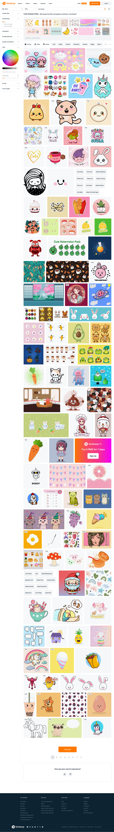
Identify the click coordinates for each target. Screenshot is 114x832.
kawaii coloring (100, 178)
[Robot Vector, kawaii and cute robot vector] (36, 476)
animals (85, 44)
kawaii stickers (100, 185)
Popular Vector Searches (47, 808)
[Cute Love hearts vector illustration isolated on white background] (34, 156)
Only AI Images (8, 24)
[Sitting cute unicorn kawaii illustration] (97, 728)
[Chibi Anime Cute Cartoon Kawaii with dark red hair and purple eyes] (61, 450)
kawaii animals (29, 586)
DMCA (42, 804)
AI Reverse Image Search (27, 815)
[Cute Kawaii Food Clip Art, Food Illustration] (33, 559)
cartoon (68, 44)
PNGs (38, 44)
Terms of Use (82, 827)
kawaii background (47, 573)
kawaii (60, 44)
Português (86, 806)
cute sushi (89, 185)
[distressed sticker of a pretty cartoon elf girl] (33, 86)
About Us (63, 806)
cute (54, 44)
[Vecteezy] (9, 3)
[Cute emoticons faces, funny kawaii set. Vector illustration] (46, 314)
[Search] (105, 9)
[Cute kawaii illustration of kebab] (93, 660)
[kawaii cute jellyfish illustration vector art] (78, 376)
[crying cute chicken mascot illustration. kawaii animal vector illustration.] (33, 499)
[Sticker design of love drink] (80, 86)
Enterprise (23, 808)
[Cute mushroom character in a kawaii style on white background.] (54, 559)
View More (105, 31)
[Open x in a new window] (40, 826)
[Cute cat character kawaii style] (67, 112)
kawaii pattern (51, 580)
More (50, 3)
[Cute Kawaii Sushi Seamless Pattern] (74, 705)
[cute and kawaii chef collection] (60, 354)
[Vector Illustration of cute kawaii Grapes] (75, 519)
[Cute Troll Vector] (73, 135)
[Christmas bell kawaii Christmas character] (36, 112)
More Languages (88, 812)
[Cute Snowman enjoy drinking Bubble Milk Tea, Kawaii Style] (103, 425)
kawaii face (80, 178)
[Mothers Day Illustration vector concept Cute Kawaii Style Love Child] (76, 295)
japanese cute (29, 580)
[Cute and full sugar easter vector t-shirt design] (97, 135)
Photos (28, 3)
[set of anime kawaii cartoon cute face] (53, 499)
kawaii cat (90, 178)
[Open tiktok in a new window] (37, 826)
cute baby (80, 192)
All (5, 22)
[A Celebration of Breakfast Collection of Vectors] (55, 86)
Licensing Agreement (46, 801)
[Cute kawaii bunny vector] (53, 135)
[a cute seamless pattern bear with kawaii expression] (99, 400)
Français (86, 810)
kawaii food (40, 580)
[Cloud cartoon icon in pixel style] (60, 181)
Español (86, 804)
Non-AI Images (8, 26)
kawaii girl (48, 592)
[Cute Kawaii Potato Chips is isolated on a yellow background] (57, 207)
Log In (106, 3)
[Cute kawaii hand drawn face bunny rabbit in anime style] (46, 425)
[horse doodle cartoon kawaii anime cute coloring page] (35, 728)
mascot (99, 44)
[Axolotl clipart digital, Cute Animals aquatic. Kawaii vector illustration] (97, 610)
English (86, 801)
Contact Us (64, 804)
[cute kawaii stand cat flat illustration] (97, 499)
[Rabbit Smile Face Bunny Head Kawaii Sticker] (100, 156)
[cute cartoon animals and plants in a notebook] (33, 135)
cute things (38, 592)
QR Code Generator (25, 819)
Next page (67, 749)
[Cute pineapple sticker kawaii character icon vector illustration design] (78, 636)
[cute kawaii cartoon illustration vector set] (67, 60)
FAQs (62, 801)
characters (76, 44)
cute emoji (80, 171)
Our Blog (63, 808)
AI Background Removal (26, 817)
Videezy (22, 806)
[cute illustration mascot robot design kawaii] (32, 682)
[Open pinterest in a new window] (35, 826)
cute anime (28, 573)
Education (23, 810)
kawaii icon (28, 592)
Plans (79, 3)
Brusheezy (23, 801)
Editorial (43, 3)
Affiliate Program (45, 806)
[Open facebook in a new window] (27, 826)
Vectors (20, 3)
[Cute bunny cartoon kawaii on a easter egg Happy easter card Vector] (100, 636)
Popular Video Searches (47, 813)
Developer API (24, 813)
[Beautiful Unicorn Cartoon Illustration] (102, 86)
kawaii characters (42, 586)
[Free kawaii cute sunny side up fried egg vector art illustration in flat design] (33, 539)
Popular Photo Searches (47, 810)
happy (92, 44)
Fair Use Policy (97, 827)
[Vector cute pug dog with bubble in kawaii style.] (65, 728)
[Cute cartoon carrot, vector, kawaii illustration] (36, 450)
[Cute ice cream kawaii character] (99, 519)
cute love (79, 185)
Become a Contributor (67, 810)
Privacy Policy (90, 827)
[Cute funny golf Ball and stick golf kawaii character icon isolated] (52, 539)
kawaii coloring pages (92, 192)
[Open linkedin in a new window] (32, 826)
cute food (89, 171)
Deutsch (86, 808)
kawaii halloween (101, 171)
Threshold (5, 76)
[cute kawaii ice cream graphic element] (62, 660)
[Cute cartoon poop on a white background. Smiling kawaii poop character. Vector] (73, 400)
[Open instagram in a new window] (30, 826)
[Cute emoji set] (50, 227)
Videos (35, 3)
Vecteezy (22, 804)
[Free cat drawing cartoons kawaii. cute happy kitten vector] (48, 705)
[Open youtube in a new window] (42, 826)
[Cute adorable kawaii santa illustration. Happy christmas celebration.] (72, 583)
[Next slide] (108, 44)
